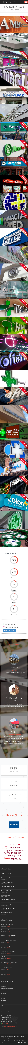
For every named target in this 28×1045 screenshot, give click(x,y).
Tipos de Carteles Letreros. (7, 912)
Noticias (3, 998)
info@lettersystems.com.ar (10, 1026)
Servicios (17, 9)
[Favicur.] (14, 824)
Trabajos (14, 772)
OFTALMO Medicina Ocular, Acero (9, 962)
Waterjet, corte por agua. (6, 904)
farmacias (16, 859)
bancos (7, 858)
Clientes (14, 785)
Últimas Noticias (6, 869)
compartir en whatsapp (9, 624)
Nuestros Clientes (14, 815)
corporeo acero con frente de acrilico (14, 851)
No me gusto (14, 614)
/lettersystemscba (12, 627)
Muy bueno (14, 578)
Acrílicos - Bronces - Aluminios (8, 899)
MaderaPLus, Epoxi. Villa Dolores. (9, 935)
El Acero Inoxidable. (5, 895)
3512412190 (5, 1023)
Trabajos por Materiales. (14, 837)
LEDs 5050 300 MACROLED (7, 886)
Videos (2, 1005)
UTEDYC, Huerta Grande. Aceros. (8, 940)
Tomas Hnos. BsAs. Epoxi (7, 924)
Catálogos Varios (5, 991)
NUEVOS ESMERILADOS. (7, 882)
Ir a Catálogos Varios (10, 630)
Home (11, 9)
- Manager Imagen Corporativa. (14, 734)
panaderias (14, 847)
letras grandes (15, 855)
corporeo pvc (5, 848)
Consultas (23, 1042)
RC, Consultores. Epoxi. (6, 967)
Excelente (14, 565)
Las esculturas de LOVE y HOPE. (9, 908)
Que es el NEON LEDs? (6, 890)
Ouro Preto (14, 670)
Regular (14, 602)
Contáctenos (5, 1011)
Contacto (3, 1000)
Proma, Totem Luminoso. (7, 973)
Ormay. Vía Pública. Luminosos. (8, 930)
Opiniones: (14, 644)
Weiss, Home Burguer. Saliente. (8, 946)
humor (8, 844)
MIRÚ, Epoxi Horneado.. (6, 957)
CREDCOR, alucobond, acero (7, 951)
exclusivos (15, 844)
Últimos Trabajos (6, 920)
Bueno (14, 590)
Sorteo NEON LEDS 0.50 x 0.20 (7, 988)
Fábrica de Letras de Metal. (7, 1003)
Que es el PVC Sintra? (6, 873)
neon (6, 846)
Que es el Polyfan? (5, 877)
